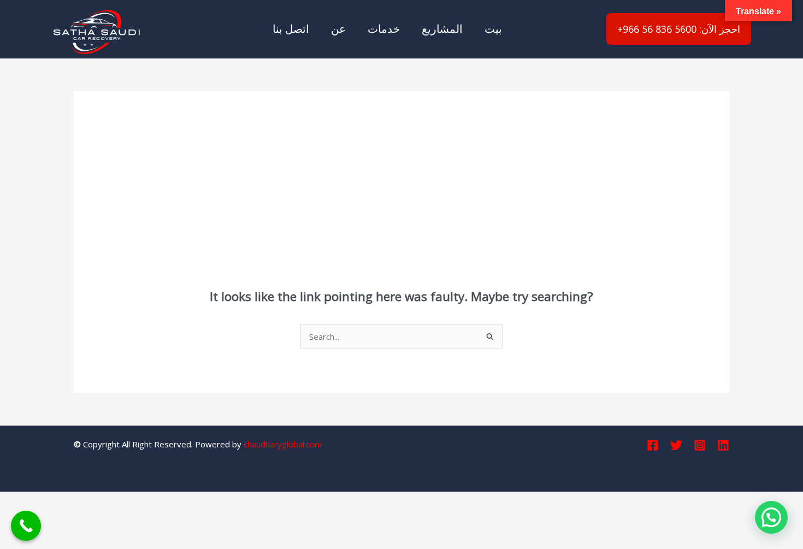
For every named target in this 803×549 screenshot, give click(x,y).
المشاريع (442, 28)
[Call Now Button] (26, 526)
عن (338, 28)
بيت (493, 28)
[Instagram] (700, 445)
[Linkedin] (723, 445)
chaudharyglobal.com (283, 444)
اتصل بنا (291, 28)
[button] (771, 517)
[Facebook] (653, 445)
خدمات (384, 28)
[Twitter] (676, 445)
